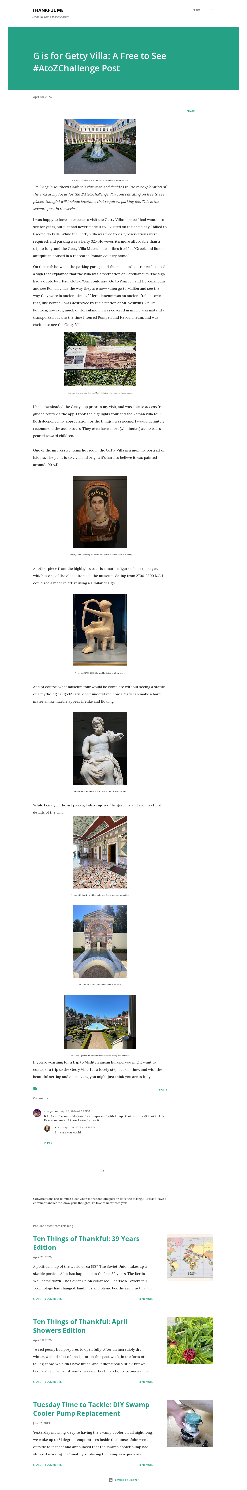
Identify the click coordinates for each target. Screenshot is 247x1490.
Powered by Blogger (126, 1479)
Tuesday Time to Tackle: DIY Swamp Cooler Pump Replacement (91, 1409)
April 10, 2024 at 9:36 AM (79, 1127)
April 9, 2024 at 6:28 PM (75, 1111)
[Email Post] (35, 1089)
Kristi (58, 1127)
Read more (146, 1298)
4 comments (53, 1464)
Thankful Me (47, 10)
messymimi (51, 1111)
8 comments (53, 1381)
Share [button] (191, 111)
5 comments (53, 1298)
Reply (48, 1143)
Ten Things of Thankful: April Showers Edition (80, 1326)
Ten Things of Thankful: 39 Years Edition (86, 1243)
